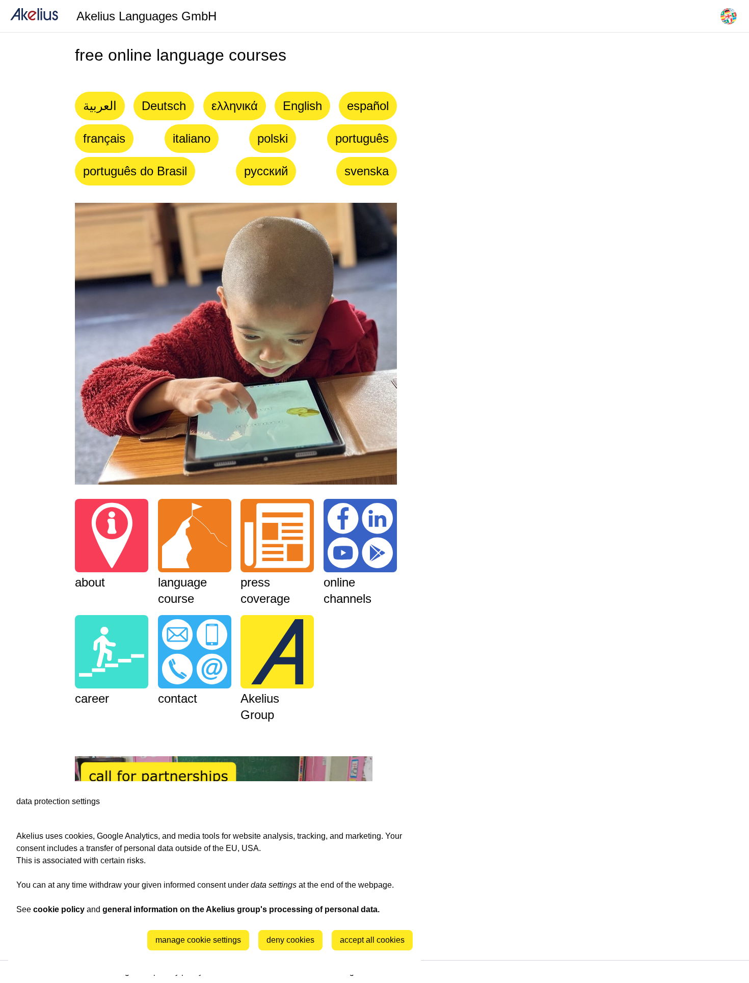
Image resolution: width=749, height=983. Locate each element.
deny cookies (290, 940)
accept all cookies (372, 940)
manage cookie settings (198, 940)
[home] (34, 16)
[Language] (728, 16)
